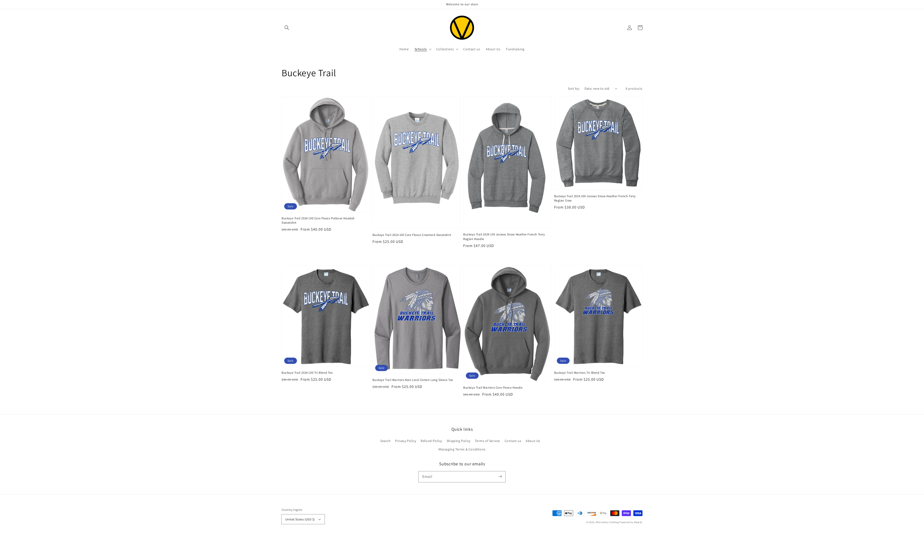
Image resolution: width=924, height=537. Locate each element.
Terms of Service (487, 441)
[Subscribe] (500, 476)
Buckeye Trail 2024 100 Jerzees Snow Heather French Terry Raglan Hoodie (504, 236)
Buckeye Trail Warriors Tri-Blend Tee (579, 373)
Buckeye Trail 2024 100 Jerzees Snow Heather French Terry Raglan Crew (595, 198)
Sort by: (573, 88)
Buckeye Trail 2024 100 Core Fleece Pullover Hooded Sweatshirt (318, 220)
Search (385, 441)
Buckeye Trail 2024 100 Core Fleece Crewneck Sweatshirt (411, 235)
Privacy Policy (405, 441)
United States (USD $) (300, 519)
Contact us (513, 441)
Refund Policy (431, 441)
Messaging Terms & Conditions (462, 449)
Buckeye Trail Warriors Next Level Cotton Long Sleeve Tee (412, 380)
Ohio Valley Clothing (607, 522)
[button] (287, 27)
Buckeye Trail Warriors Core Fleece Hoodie (493, 387)
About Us (533, 441)
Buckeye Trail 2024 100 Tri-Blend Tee (307, 373)
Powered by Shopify (630, 522)
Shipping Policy (458, 441)
